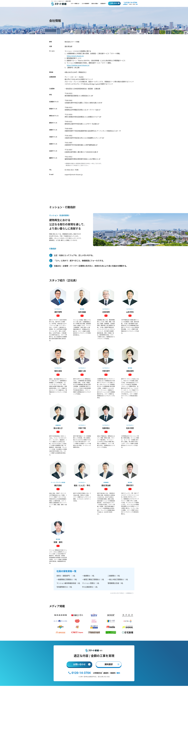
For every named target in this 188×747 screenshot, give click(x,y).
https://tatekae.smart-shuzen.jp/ (78, 65)
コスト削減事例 (85, 3)
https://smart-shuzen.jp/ (75, 56)
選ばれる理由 (95, 3)
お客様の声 (102, 3)
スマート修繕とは (75, 3)
